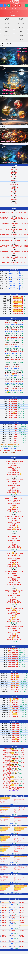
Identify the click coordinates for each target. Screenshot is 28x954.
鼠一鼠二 (7, 31)
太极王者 (21, 31)
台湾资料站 (7, 36)
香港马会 (7, 27)
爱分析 (21, 27)
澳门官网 (7, 23)
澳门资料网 (21, 23)
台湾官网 (7, 19)
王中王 (7, 40)
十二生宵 (21, 40)
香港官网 (21, 19)
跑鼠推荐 (21, 36)
